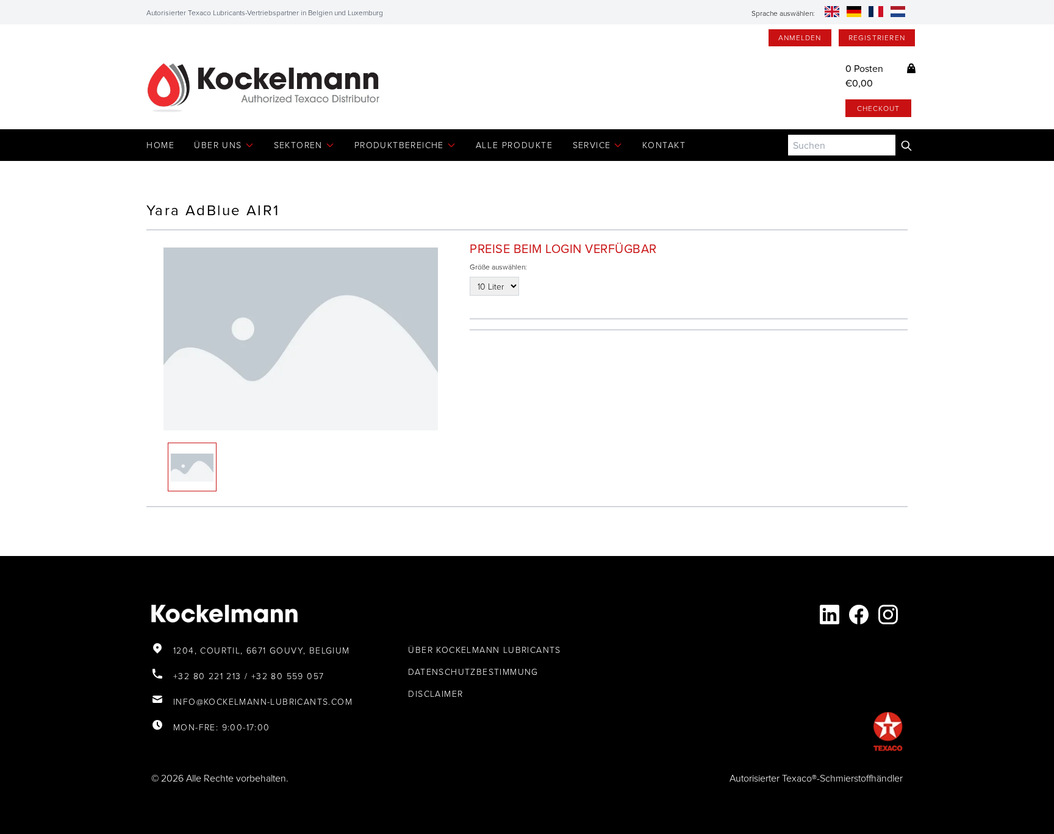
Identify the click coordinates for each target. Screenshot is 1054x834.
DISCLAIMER (435, 693)
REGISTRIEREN (876, 37)
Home (160, 145)
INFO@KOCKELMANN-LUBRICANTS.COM (263, 701)
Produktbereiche (399, 145)
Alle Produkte (514, 145)
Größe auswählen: (498, 267)
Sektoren (298, 145)
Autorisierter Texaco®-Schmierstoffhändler (816, 778)
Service (592, 145)
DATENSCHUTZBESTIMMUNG (473, 671)
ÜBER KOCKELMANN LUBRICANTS (484, 649)
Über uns (218, 145)
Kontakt (664, 145)
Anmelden (800, 37)
